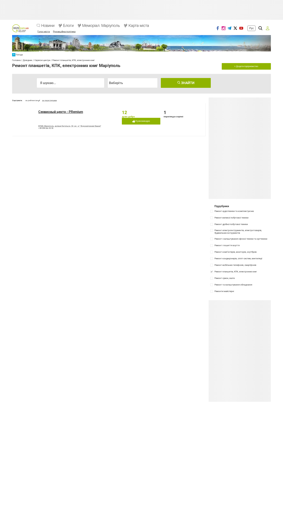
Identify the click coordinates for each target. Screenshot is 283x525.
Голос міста (44, 31)
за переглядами (49, 100)
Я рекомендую (142, 121)
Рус (251, 28)
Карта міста (138, 25)
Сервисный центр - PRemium (60, 112)
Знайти (187, 83)
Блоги (68, 25)
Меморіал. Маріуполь (101, 25)
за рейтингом (31, 100)
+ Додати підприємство (246, 66)
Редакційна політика (64, 31)
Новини (48, 25)
